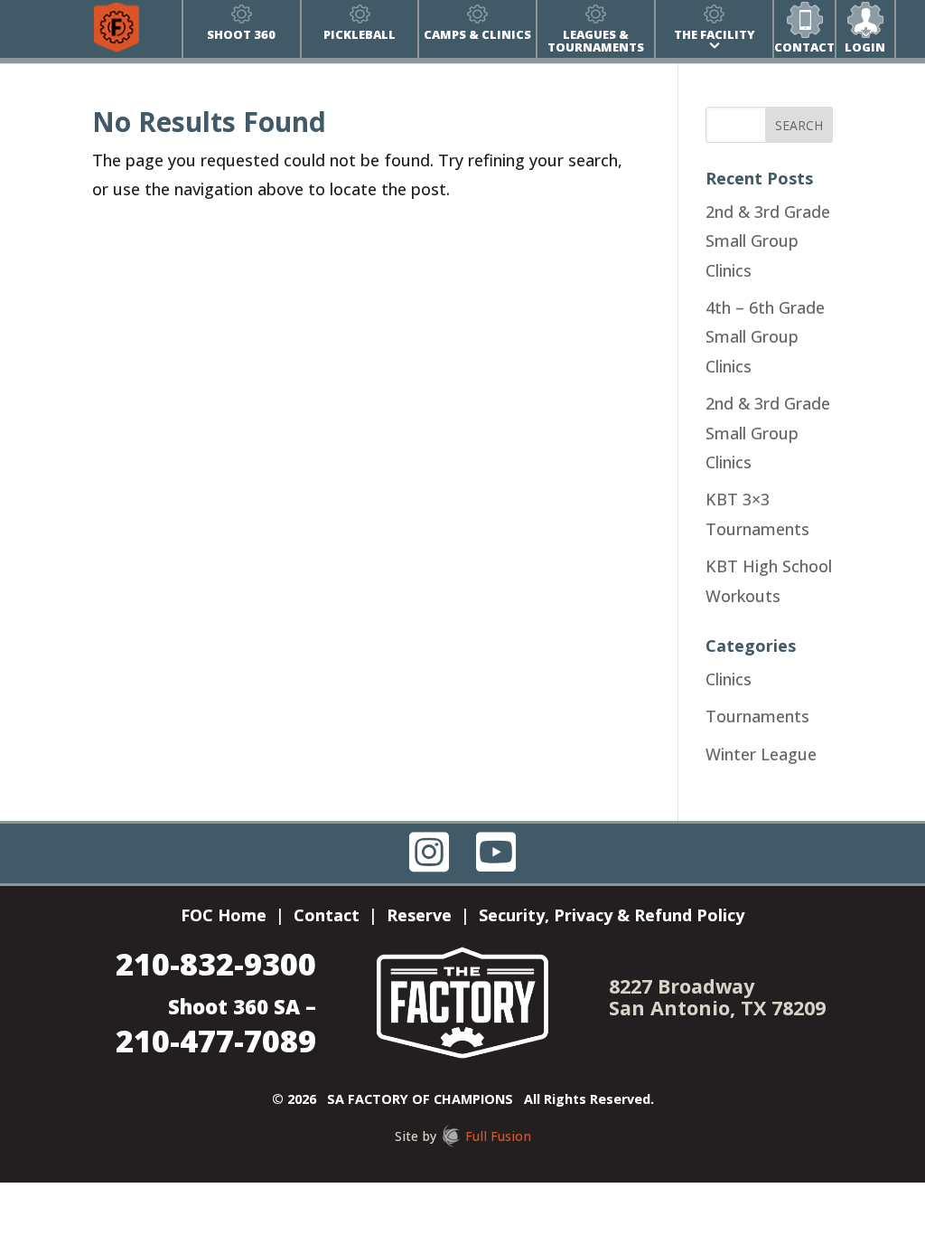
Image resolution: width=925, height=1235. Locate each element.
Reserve (419, 917)
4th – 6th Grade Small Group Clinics (765, 337)
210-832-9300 (216, 963)
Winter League (761, 754)
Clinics (728, 679)
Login (865, 47)
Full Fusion (498, 1136)
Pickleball (359, 34)
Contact (804, 47)
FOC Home (223, 917)
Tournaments (757, 716)
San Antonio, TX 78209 (717, 1008)
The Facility (714, 34)
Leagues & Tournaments (595, 40)
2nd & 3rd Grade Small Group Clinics (767, 241)
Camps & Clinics (477, 34)
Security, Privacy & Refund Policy (611, 917)
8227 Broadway (681, 986)
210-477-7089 (216, 1040)
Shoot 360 (241, 34)
